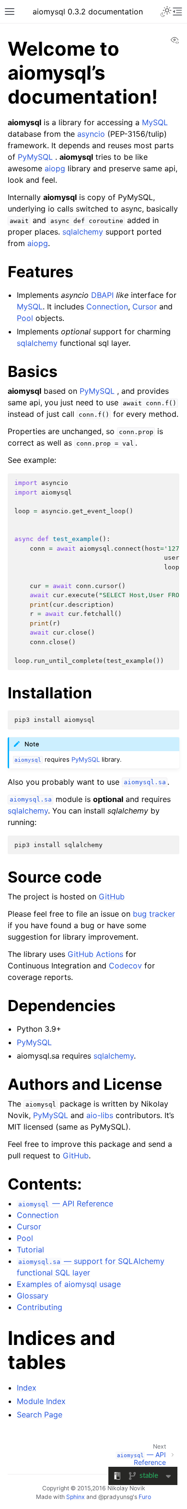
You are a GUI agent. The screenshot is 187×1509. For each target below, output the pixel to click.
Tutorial (30, 1249)
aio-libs (99, 1115)
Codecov (125, 965)
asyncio (91, 134)
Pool (25, 1238)
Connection (37, 1215)
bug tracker (154, 914)
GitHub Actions (95, 954)
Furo (145, 1496)
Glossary (32, 1295)
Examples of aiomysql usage (69, 1284)
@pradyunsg (115, 1496)
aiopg (55, 168)
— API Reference (65, 1203)
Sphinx (75, 1496)
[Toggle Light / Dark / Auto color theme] (166, 11)
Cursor (29, 1226)
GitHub (112, 896)
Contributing (39, 1307)
